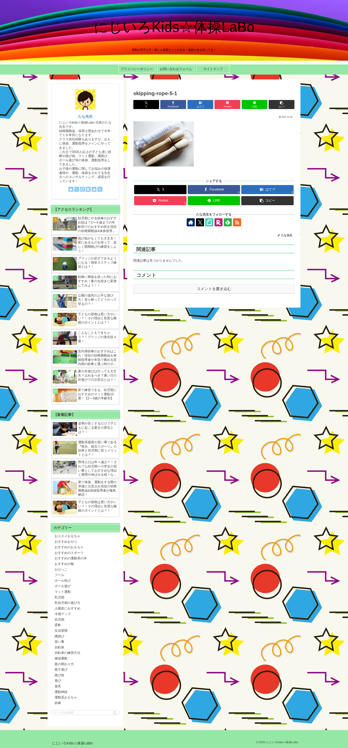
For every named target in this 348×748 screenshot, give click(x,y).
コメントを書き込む (214, 289)
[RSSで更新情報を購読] (237, 222)
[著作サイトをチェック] (191, 222)
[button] (281, 104)
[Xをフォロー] (200, 222)
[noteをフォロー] (209, 222)
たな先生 (85, 116)
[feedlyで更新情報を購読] (228, 222)
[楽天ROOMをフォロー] (218, 222)
